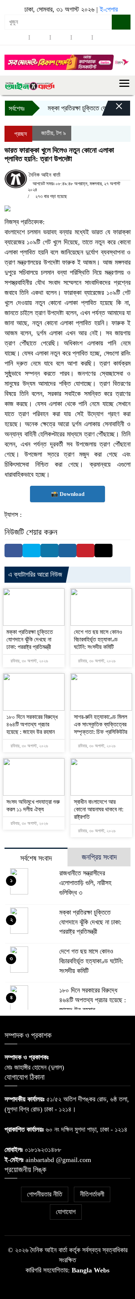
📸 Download (67, 494)
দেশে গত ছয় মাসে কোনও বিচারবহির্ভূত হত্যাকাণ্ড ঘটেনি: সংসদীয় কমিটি (98, 639)
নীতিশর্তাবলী (92, 1194)
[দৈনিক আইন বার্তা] (29, 85)
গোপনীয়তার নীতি (44, 1194)
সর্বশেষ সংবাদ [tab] (36, 858)
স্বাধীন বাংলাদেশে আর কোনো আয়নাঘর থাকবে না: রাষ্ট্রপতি (98, 809)
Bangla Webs (91, 1270)
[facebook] (18, 37)
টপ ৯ (61, 133)
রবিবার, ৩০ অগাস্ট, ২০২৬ (28, 661)
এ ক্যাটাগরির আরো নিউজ (35, 574)
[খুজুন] (121, 22)
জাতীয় (47, 133)
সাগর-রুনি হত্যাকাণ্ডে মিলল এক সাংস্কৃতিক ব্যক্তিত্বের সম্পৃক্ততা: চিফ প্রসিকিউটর (100, 724)
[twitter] (40, 37)
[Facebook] (13, 550)
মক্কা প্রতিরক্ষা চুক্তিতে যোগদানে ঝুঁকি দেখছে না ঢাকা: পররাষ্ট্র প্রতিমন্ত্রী (29, 639)
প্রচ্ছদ (20, 134)
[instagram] (60, 37)
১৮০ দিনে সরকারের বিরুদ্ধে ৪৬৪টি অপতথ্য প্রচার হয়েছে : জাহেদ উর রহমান (32, 724)
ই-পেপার (109, 9)
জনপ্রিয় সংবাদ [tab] (99, 857)
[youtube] (102, 37)
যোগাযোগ (66, 1212)
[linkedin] (82, 37)
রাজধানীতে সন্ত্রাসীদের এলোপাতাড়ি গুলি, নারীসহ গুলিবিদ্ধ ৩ (85, 882)
